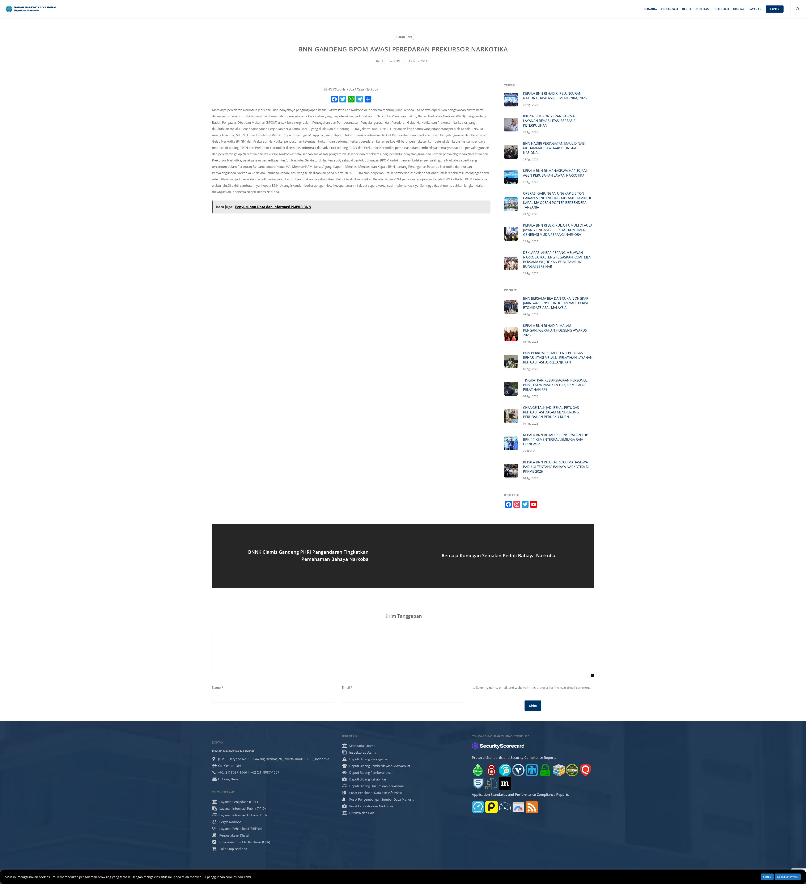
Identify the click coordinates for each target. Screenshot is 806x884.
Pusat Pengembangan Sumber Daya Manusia (381, 799)
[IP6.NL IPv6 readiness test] (491, 770)
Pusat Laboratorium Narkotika (371, 806)
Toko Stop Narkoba (233, 849)
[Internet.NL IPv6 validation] (505, 770)
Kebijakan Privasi (787, 877)
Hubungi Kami (228, 779)
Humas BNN (391, 61)
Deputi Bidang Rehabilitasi (368, 779)
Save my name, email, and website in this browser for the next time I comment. (533, 687)
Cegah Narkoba (230, 822)
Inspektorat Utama (362, 752)
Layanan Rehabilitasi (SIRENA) (240, 828)
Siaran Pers (404, 37)
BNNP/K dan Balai (362, 813)
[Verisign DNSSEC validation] (518, 770)
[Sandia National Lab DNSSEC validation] (532, 770)
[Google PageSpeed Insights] (518, 807)
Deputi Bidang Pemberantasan (371, 772)
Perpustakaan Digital (234, 835)
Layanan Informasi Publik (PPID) (242, 808)
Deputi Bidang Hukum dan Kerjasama (376, 786)
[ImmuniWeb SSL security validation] (558, 770)
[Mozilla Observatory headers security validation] (505, 783)
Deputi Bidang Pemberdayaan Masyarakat (379, 766)
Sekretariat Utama (362, 746)
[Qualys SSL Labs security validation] (585, 770)
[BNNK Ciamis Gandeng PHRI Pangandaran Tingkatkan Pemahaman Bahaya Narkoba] (307, 556)
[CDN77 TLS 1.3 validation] (545, 770)
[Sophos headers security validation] (478, 783)
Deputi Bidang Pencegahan (368, 759)
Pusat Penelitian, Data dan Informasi (375, 793)
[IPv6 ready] (478, 770)
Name (217, 687)
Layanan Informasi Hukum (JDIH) (243, 815)
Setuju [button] (767, 877)
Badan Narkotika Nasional (233, 751)
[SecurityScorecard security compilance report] (498, 746)
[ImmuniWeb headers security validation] (491, 783)
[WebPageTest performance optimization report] (505, 807)
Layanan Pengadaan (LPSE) (238, 802)
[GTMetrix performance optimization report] (478, 807)
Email (347, 687)
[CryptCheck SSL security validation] (572, 770)
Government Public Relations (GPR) (244, 842)
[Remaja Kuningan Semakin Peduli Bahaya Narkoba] (498, 556)
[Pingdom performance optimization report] (491, 807)
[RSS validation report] (532, 807)
